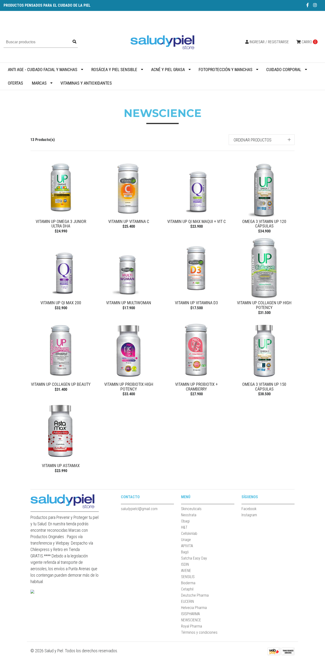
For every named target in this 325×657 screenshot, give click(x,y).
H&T (184, 527)
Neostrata (188, 515)
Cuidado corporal (283, 69)
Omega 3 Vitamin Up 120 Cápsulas (264, 224)
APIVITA (187, 546)
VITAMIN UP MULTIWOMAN (128, 302)
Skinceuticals (191, 509)
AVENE (186, 570)
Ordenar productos (252, 139)
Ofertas (15, 83)
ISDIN (185, 564)
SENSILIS (188, 577)
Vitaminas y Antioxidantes (86, 83)
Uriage (186, 539)
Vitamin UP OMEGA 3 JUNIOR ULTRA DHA (61, 224)
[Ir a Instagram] (315, 5)
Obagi (185, 521)
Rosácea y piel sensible (114, 69)
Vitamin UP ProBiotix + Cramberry (196, 386)
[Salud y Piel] (162, 41)
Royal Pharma (191, 626)
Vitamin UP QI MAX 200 (60, 302)
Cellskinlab (189, 533)
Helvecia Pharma (194, 607)
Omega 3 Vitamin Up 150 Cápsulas (264, 386)
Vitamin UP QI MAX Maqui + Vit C (196, 221)
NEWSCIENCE (191, 620)
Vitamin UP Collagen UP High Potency (264, 305)
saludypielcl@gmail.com (139, 509)
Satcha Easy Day (194, 558)
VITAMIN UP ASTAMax (61, 465)
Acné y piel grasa (168, 69)
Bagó (185, 552)
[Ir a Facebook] (307, 5)
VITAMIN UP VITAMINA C (128, 221)
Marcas (39, 83)
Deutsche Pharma (195, 595)
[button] (262, 139)
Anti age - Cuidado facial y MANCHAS (42, 69)
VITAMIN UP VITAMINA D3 (196, 302)
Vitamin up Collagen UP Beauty (61, 384)
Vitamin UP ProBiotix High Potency (128, 386)
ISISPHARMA (190, 614)
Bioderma (188, 583)
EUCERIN (187, 601)
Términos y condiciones (199, 632)
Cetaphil (187, 589)
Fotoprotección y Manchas (225, 69)
